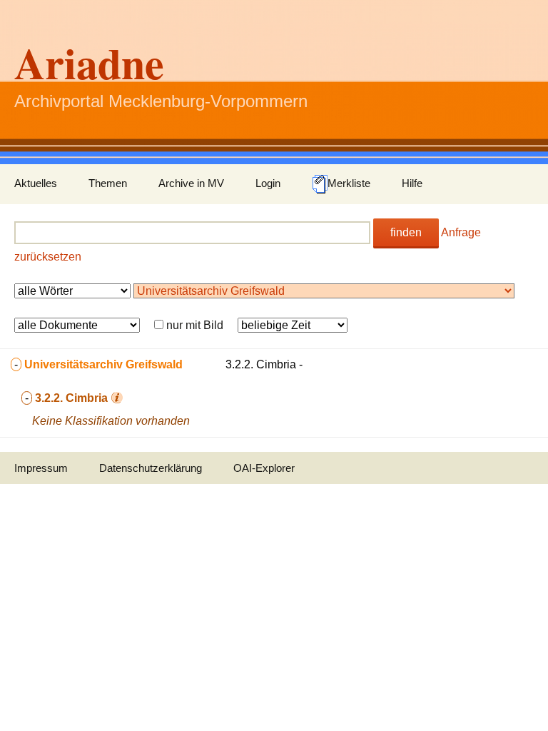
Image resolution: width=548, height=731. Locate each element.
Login (267, 183)
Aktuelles (35, 183)
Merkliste (349, 183)
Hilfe (412, 183)
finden (406, 232)
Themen (107, 183)
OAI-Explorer (264, 468)
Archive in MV (191, 183)
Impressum (41, 468)
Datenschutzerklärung (150, 468)
